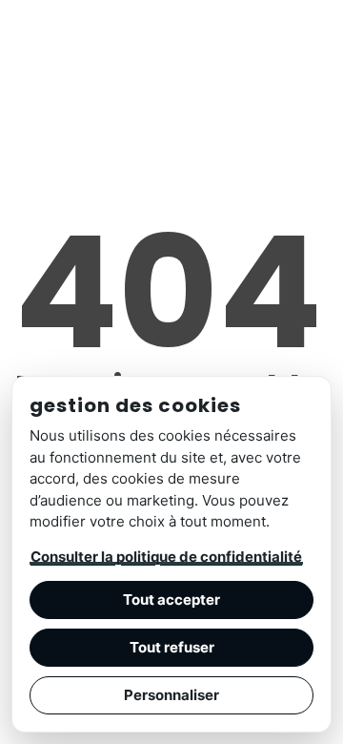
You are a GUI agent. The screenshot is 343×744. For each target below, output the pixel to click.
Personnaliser (171, 695)
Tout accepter (171, 599)
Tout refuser (172, 647)
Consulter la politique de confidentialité (166, 557)
